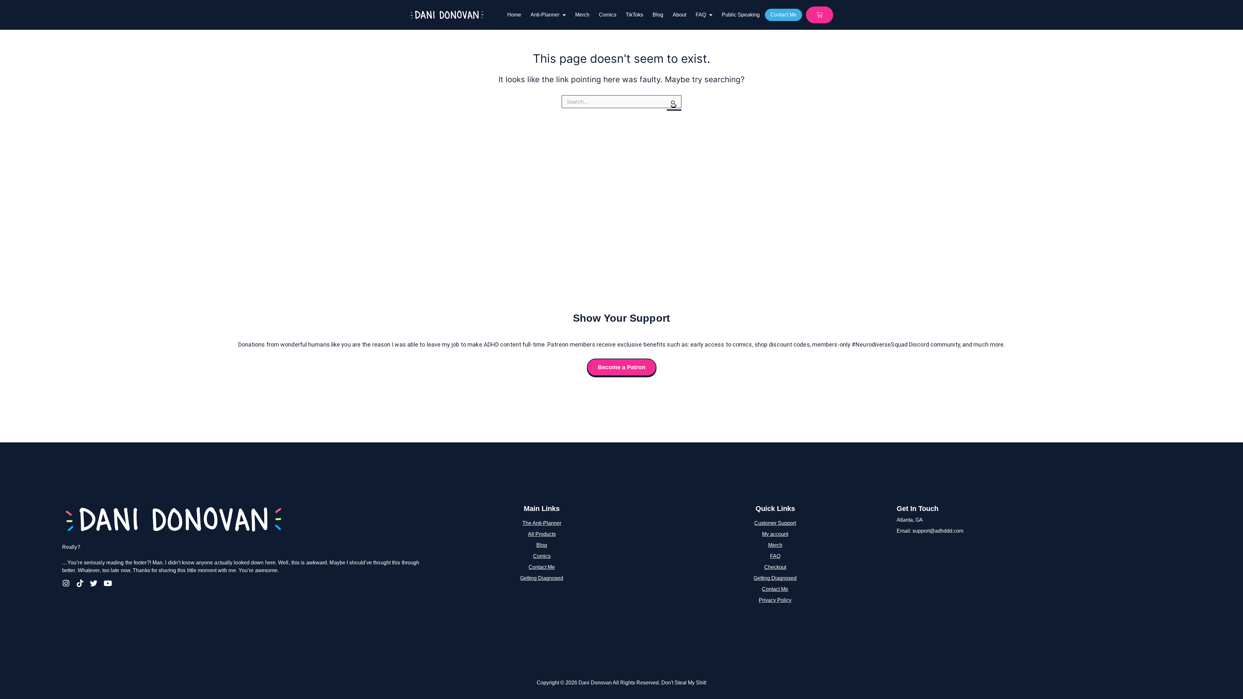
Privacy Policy (775, 600)
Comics (607, 14)
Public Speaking (741, 14)
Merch (582, 14)
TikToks (634, 14)
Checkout (775, 567)
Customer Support (775, 523)
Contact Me (542, 567)
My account (775, 534)
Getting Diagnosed (541, 578)
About (679, 14)
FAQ (701, 14)
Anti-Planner (545, 14)
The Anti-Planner (541, 523)
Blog (658, 14)
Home (514, 14)
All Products (542, 534)
